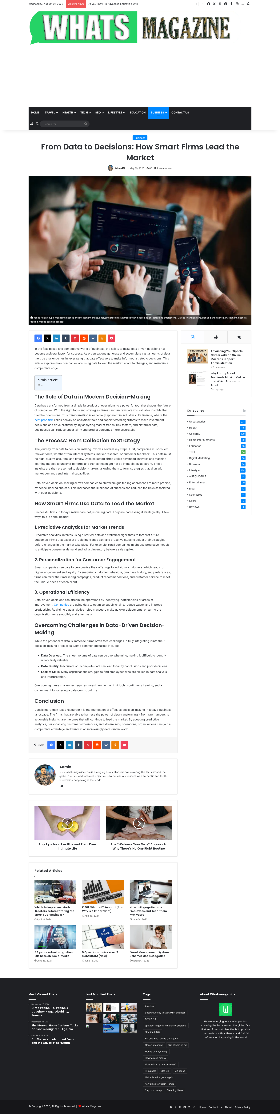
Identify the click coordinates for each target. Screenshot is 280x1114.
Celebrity (194, 433)
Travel (50, 112)
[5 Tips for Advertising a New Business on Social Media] (55, 937)
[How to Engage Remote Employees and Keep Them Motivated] (151, 892)
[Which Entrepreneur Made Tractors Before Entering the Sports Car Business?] (55, 892)
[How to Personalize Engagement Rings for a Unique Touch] (111, 1018)
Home (35, 112)
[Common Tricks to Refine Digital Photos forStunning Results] (129, 1018)
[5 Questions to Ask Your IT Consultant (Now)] (103, 937)
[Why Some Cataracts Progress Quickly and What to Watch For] (94, 1018)
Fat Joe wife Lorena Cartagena (161, 1038)
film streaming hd (177, 1045)
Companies (61, 604)
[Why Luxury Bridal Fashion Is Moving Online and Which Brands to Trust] (197, 378)
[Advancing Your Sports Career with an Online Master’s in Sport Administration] (197, 356)
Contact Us (215, 1107)
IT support (150, 1070)
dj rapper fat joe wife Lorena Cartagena (165, 1025)
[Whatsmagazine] (140, 27)
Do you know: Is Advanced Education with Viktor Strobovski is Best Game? (132, 3)
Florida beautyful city (156, 1051)
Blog (191, 488)
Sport (192, 500)
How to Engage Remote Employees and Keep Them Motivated (148, 911)
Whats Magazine (91, 1106)
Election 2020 (152, 1032)
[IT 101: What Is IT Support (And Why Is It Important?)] (103, 892)
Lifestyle (115, 112)
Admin (118, 168)
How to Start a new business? (160, 1064)
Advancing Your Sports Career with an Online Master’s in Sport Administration (227, 357)
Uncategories (197, 421)
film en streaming (154, 1045)
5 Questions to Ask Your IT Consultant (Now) (100, 954)
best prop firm (44, 420)
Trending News (175, 1090)
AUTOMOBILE (197, 476)
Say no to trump (153, 1090)
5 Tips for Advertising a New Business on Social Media (53, 954)
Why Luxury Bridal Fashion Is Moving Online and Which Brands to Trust (228, 379)
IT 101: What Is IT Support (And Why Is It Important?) (102, 909)
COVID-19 (150, 1019)
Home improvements (202, 439)
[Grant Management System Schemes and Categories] (151, 937)
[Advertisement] (140, 76)
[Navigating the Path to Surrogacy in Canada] (94, 1028)
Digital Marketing (199, 458)
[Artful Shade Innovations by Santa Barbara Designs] (111, 1028)
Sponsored (195, 494)
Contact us (180, 112)
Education (138, 112)
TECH (84, 112)
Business (157, 112)
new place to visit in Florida (159, 1083)
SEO (98, 112)
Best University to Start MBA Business (165, 1012)
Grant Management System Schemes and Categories (149, 954)
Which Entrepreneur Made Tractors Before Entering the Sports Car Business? (54, 911)
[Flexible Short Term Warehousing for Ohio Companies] (129, 1028)
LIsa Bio (165, 1070)
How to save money (155, 1058)
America (149, 1006)
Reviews (194, 506)
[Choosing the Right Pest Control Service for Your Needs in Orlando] (129, 1007)
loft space (180, 1070)
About (228, 1107)
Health (67, 112)
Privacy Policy (242, 1107)
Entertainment (197, 482)
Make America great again (159, 1077)
